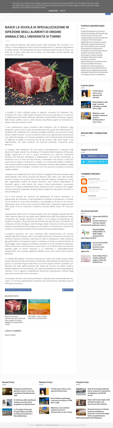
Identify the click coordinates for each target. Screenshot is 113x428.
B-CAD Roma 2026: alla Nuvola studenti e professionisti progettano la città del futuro (25, 402)
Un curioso (92, 196)
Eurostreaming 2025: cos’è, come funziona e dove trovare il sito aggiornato (94, 247)
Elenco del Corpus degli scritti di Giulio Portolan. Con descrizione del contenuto (99, 402)
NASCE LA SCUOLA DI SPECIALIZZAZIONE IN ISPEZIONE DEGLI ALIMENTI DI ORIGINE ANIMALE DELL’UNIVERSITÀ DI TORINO (15, 320)
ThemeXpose (39, 425)
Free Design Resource (52, 425)
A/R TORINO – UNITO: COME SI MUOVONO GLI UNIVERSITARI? (37, 317)
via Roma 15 (66, 45)
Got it (62, 11)
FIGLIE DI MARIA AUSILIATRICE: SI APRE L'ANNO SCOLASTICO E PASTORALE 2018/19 (93, 234)
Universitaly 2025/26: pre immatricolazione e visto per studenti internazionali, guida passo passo (94, 221)
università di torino (24, 290)
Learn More (53, 11)
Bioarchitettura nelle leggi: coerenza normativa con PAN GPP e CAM (61, 400)
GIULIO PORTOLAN (93, 179)
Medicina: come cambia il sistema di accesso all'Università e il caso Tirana (61, 410)
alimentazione (10, 290)
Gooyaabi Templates (79, 425)
